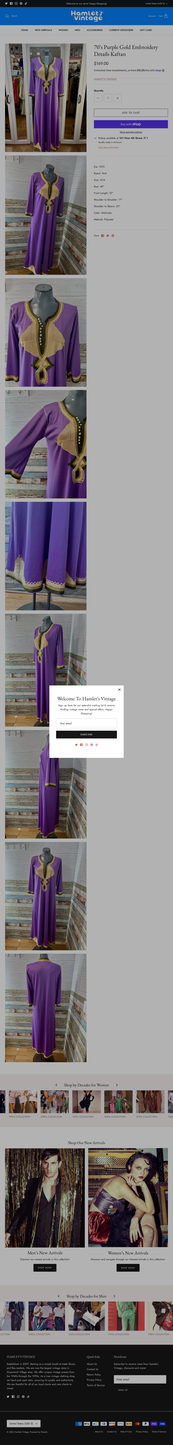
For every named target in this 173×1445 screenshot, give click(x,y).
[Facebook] (81, 745)
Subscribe (86, 734)
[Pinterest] (91, 745)
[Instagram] (86, 745)
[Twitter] (76, 745)
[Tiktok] (96, 745)
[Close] (119, 689)
